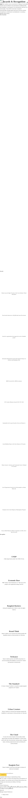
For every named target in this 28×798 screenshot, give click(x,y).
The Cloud (14, 735)
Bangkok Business (14, 606)
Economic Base (14, 580)
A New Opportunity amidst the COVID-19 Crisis (14, 558)
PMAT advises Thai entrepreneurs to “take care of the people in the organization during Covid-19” (14, 583)
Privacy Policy (18, 776)
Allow (1, 783)
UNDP (14, 557)
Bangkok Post (14, 765)
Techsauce (14, 657)
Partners (11, 773)
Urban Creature (14, 709)
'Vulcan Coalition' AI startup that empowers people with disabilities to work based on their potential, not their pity (14, 712)
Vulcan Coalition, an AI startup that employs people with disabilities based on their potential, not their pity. (14, 634)
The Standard (14, 684)
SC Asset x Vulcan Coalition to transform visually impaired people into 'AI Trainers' (14, 686)
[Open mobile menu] (27, 2)
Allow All (2, 790)
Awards (8, 773)
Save (1, 797)
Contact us (3, 774)
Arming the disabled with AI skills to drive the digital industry (14, 608)
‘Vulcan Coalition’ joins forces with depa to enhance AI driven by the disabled (14, 768)
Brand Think (14, 631)
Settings (19, 781)
